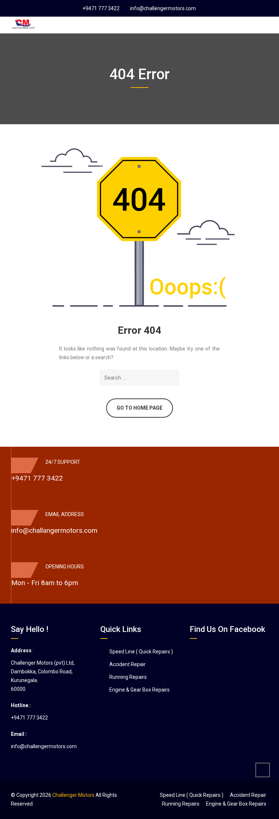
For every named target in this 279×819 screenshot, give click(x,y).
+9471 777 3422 (101, 8)
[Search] (172, 377)
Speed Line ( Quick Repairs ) (141, 651)
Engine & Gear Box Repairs (139, 690)
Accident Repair (127, 664)
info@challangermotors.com (54, 530)
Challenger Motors (73, 795)
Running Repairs (128, 677)
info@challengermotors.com (163, 8)
